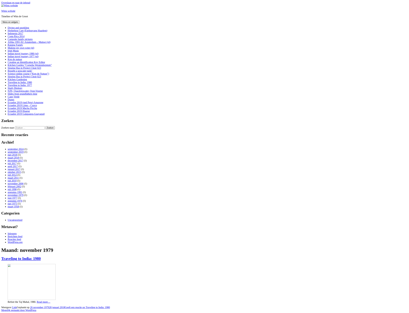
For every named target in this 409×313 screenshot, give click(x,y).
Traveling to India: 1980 (20, 82)
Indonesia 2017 (15, 33)
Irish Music (13, 50)
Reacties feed (14, 239)
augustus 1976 (15, 200)
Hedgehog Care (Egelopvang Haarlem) (27, 30)
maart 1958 (13, 206)
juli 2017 (12, 163)
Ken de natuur (15, 59)
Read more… (43, 302)
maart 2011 (13, 177)
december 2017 (15, 160)
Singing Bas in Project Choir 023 (24, 68)
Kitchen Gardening (17, 79)
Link (14, 307)
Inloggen (12, 233)
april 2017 (13, 166)
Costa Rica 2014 (16, 36)
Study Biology (15, 88)
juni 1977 (12, 198)
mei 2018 (12, 154)
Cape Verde (13, 96)
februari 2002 (14, 186)
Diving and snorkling (18, 27)
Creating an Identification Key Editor (26, 62)
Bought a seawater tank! (20, 70)
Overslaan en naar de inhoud (15, 2)
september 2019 (16, 152)
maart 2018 (13, 157)
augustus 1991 (15, 192)
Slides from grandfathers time (22, 93)
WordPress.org (15, 242)
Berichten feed (15, 236)
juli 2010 (12, 180)
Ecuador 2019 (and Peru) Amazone (25, 102)
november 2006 (15, 183)
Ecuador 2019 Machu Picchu (22, 108)
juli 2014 (12, 175)
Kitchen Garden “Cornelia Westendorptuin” (30, 65)
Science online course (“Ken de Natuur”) (28, 73)
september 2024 (16, 149)
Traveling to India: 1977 (20, 85)
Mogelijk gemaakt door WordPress (18, 310)
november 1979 (15, 195)
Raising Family (15, 45)
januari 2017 (14, 169)
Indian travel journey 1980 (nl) (23, 53)
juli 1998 (12, 189)
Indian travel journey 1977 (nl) (23, 56)
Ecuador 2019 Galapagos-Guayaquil (26, 114)
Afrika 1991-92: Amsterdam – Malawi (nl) (29, 42)
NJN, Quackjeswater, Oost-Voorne (25, 91)
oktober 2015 (14, 172)
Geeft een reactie (87, 307)
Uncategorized (15, 220)
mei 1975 (12, 203)
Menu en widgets (10, 22)
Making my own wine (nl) (21, 47)
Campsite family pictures (20, 39)
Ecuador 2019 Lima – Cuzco (22, 105)
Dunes (11, 99)
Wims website (8, 11)
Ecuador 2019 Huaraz (19, 111)
